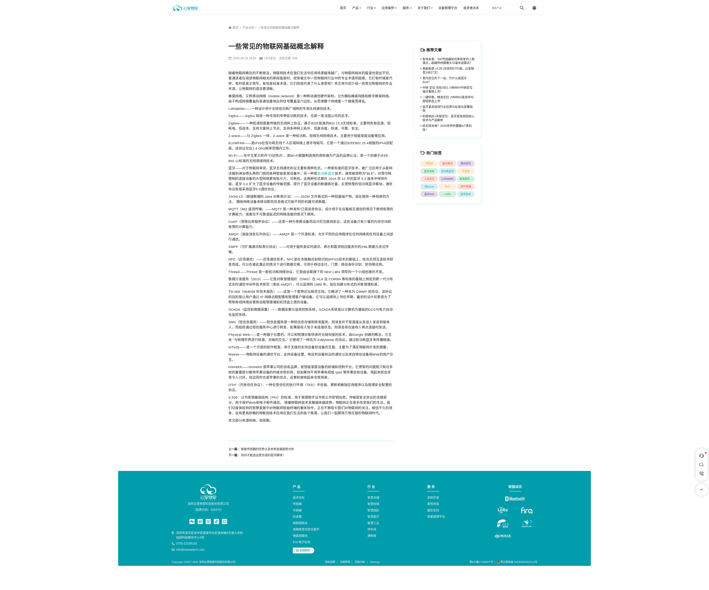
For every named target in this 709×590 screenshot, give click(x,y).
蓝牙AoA (429, 194)
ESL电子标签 (301, 542)
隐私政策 (330, 561)
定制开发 (433, 497)
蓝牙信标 (429, 171)
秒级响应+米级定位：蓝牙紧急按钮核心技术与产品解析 (448, 118)
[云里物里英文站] (534, 8)
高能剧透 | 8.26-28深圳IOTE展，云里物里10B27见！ (448, 70)
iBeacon (429, 186)
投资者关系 (471, 8)
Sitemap (375, 561)
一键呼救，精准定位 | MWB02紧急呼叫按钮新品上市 (448, 99)
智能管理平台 (436, 516)
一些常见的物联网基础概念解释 (278, 27)
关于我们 (424, 8)
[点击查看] (200, 521)
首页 (343, 8)
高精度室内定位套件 (306, 529)
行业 (370, 8)
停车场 (371, 529)
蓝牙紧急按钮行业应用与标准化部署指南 (447, 108)
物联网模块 (300, 535)
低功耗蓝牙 (326, 173)
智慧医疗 (373, 516)
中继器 (297, 510)
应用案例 (388, 8)
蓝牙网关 (447, 163)
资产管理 (466, 186)
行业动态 (248, 27)
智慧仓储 (373, 497)
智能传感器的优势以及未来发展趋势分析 (267, 449)
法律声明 (345, 561)
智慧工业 (373, 523)
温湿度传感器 (467, 178)
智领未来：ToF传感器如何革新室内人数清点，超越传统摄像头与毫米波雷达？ (448, 61)
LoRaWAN (447, 178)
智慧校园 (373, 503)
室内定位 (466, 163)
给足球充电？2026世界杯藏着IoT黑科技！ (447, 127)
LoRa (447, 194)
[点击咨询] (702, 456)
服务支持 (433, 510)
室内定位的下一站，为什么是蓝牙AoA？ (444, 80)
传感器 (466, 171)
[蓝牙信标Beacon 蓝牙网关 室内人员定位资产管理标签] (185, 8)
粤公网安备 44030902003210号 (518, 561)
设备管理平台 (447, 8)
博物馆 (371, 535)
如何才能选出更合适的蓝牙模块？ (263, 455)
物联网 (429, 163)
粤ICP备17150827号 (481, 561)
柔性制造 (433, 503)
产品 (355, 8)
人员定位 (429, 178)
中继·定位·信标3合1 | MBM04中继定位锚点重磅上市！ (447, 89)
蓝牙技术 (466, 194)
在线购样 (304, 550)
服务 (406, 8)
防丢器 (297, 516)
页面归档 (359, 561)
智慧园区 (373, 510)
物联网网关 (300, 523)
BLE (447, 186)
